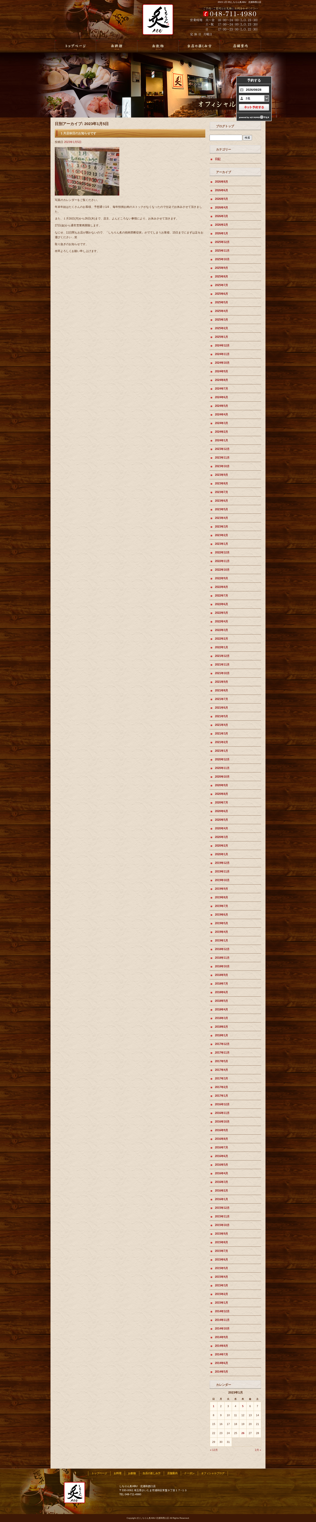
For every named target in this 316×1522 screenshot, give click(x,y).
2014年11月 (222, 1320)
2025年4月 (221, 311)
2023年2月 (221, 535)
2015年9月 (221, 1233)
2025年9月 (221, 267)
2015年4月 (221, 1276)
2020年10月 (222, 776)
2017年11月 (222, 1052)
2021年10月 (222, 673)
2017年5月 (221, 1061)
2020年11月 (222, 768)
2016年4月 (221, 1173)
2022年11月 (222, 561)
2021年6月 (221, 707)
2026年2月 (221, 224)
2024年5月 (221, 405)
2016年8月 (221, 1138)
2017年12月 (222, 1044)
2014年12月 (222, 1311)
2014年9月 (221, 1337)
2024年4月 (221, 414)
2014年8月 (221, 1345)
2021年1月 (221, 750)
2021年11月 (222, 664)
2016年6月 (221, 1156)
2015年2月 (221, 1294)
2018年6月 (221, 992)
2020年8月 (221, 793)
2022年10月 (222, 569)
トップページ (75, 46)
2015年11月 (222, 1216)
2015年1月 (221, 1302)
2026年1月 (221, 233)
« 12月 (214, 1450)
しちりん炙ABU (156, 21)
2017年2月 (221, 1087)
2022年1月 (221, 647)
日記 (218, 159)
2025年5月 (221, 302)
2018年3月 (221, 1018)
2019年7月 (221, 906)
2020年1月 (221, 854)
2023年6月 (221, 500)
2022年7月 (221, 595)
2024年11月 (222, 354)
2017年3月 (221, 1078)
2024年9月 (221, 371)
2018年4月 (221, 1009)
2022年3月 (221, 630)
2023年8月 (221, 483)
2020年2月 (221, 845)
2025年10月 (222, 259)
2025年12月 (222, 242)
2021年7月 (221, 699)
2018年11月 (222, 957)
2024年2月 (221, 431)
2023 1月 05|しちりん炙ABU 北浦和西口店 (239, 2)
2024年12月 (222, 345)
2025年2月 (221, 328)
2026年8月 (221, 181)
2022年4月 (221, 621)
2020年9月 (221, 785)
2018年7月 (221, 983)
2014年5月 (221, 1371)
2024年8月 (221, 380)
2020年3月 (221, 837)
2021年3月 (221, 733)
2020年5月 (221, 819)
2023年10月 (222, 466)
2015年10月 (222, 1225)
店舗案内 (240, 46)
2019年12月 (222, 862)
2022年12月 (222, 552)
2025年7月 (221, 285)
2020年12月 (222, 759)
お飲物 (158, 46)
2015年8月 (221, 1242)
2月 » (258, 1450)
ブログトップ (225, 126)
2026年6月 (221, 190)
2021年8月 (221, 690)
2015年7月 (221, 1251)
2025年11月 (222, 250)
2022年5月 (221, 612)
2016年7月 (221, 1147)
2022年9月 (221, 578)
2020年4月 (221, 828)
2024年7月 (221, 388)
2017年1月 (221, 1095)
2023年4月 (221, 518)
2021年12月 (222, 656)
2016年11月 (222, 1113)
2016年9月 (221, 1130)
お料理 (116, 46)
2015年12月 (222, 1207)
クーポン (189, 1473)
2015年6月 (221, 1259)
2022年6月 (221, 604)
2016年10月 (222, 1121)
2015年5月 (221, 1268)
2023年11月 (222, 457)
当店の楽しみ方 (199, 46)
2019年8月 (221, 897)
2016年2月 (221, 1190)
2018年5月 (221, 1000)
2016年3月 (221, 1182)
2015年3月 (221, 1285)
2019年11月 (222, 871)
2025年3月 (221, 319)
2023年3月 (221, 526)
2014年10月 (222, 1328)
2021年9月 (221, 681)
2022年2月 (221, 638)
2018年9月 (221, 975)
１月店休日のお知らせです (78, 133)
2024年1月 (221, 440)
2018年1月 (221, 1035)
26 (242, 1433)
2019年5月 (221, 923)
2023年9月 (221, 474)
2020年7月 (221, 802)
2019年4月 (221, 931)
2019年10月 (222, 880)
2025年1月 (221, 336)
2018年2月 (221, 1026)
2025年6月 (221, 293)
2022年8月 (221, 587)
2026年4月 (221, 207)
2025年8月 (221, 276)
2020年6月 (221, 811)
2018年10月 (222, 966)
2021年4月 (221, 725)
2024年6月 (221, 397)
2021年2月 (221, 742)
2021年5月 (221, 716)
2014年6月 (221, 1363)
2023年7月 (221, 492)
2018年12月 (222, 949)
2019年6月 (221, 914)
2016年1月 (221, 1199)
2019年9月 (221, 888)
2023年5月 (221, 509)
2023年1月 (221, 543)
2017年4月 (221, 1069)
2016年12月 (222, 1104)
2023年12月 (222, 449)
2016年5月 (221, 1164)
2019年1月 (221, 940)
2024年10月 (222, 362)
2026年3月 (221, 216)
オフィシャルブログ (212, 1473)
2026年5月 (221, 198)
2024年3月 (221, 423)
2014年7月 (221, 1354)
